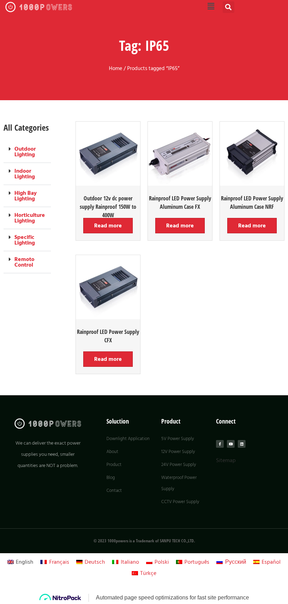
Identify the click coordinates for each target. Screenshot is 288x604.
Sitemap (226, 460)
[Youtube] (231, 444)
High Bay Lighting (25, 196)
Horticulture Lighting (29, 218)
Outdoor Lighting (25, 151)
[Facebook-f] (220, 444)
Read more (108, 225)
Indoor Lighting (24, 173)
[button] (228, 7)
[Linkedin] (242, 444)
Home (115, 68)
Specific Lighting (24, 240)
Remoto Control (24, 262)
